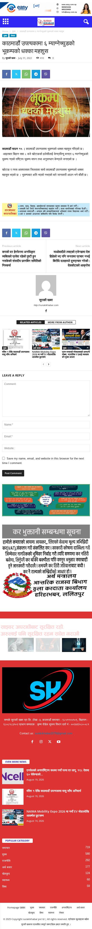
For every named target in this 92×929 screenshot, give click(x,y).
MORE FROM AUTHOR (60, 322)
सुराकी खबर (10, 58)
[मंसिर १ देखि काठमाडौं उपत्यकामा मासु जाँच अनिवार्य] (16, 339)
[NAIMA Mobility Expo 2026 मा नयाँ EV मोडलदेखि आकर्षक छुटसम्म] (46, 339)
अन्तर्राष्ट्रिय (67, 907)
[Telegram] (36, 74)
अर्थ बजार (37, 347)
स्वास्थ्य (5, 880)
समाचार (6, 847)
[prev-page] (43, 364)
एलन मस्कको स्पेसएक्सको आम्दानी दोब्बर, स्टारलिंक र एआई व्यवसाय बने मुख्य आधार (76, 354)
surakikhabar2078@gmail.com (53, 733)
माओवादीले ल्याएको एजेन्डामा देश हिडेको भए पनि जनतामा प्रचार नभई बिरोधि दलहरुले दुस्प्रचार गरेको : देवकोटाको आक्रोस (70, 258)
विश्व (4, 886)
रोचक (13, 35)
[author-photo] (46, 285)
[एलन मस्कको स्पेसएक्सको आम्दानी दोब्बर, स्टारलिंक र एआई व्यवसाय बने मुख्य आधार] (76, 339)
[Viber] (46, 74)
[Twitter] (16, 74)
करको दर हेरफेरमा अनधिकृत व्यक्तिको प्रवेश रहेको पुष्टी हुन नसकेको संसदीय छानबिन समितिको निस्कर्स (21, 258)
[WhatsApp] (26, 74)
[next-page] (48, 364)
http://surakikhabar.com (46, 305)
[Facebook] (6, 74)
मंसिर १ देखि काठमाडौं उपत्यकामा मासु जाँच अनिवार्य (15, 353)
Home (5, 31)
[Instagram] (42, 742)
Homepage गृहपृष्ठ (16, 907)
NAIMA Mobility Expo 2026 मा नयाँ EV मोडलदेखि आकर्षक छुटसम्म (44, 354)
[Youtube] (59, 742)
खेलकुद (6, 873)
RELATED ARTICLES (30, 322)
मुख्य (14, 31)
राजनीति (6, 860)
